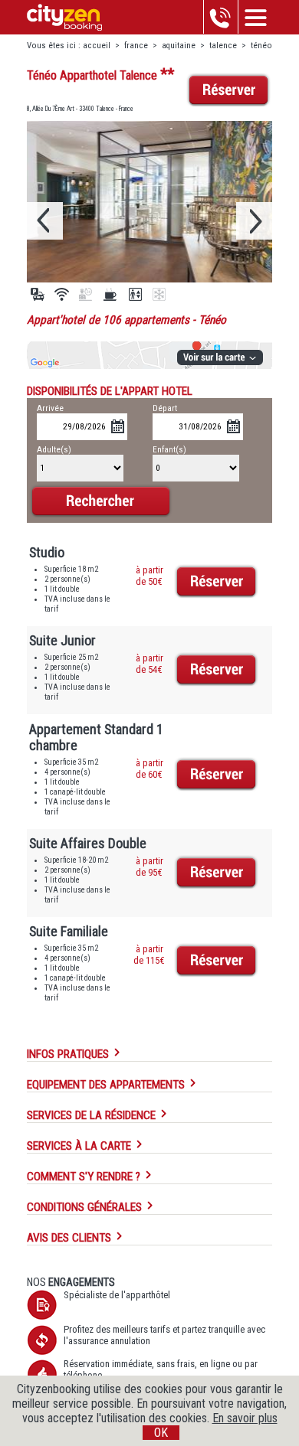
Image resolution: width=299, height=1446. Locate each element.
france (136, 46)
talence (223, 46)
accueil (96, 46)
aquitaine (180, 46)
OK (161, 1432)
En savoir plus (245, 1418)
